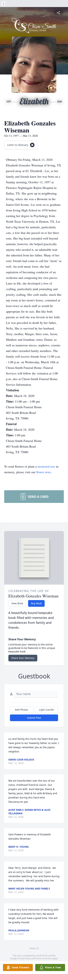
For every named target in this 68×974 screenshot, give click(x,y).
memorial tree (46, 466)
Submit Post (34, 717)
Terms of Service (43, 958)
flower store (43, 472)
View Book (17, 603)
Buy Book (36, 603)
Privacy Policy (24, 958)
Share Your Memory (22, 658)
